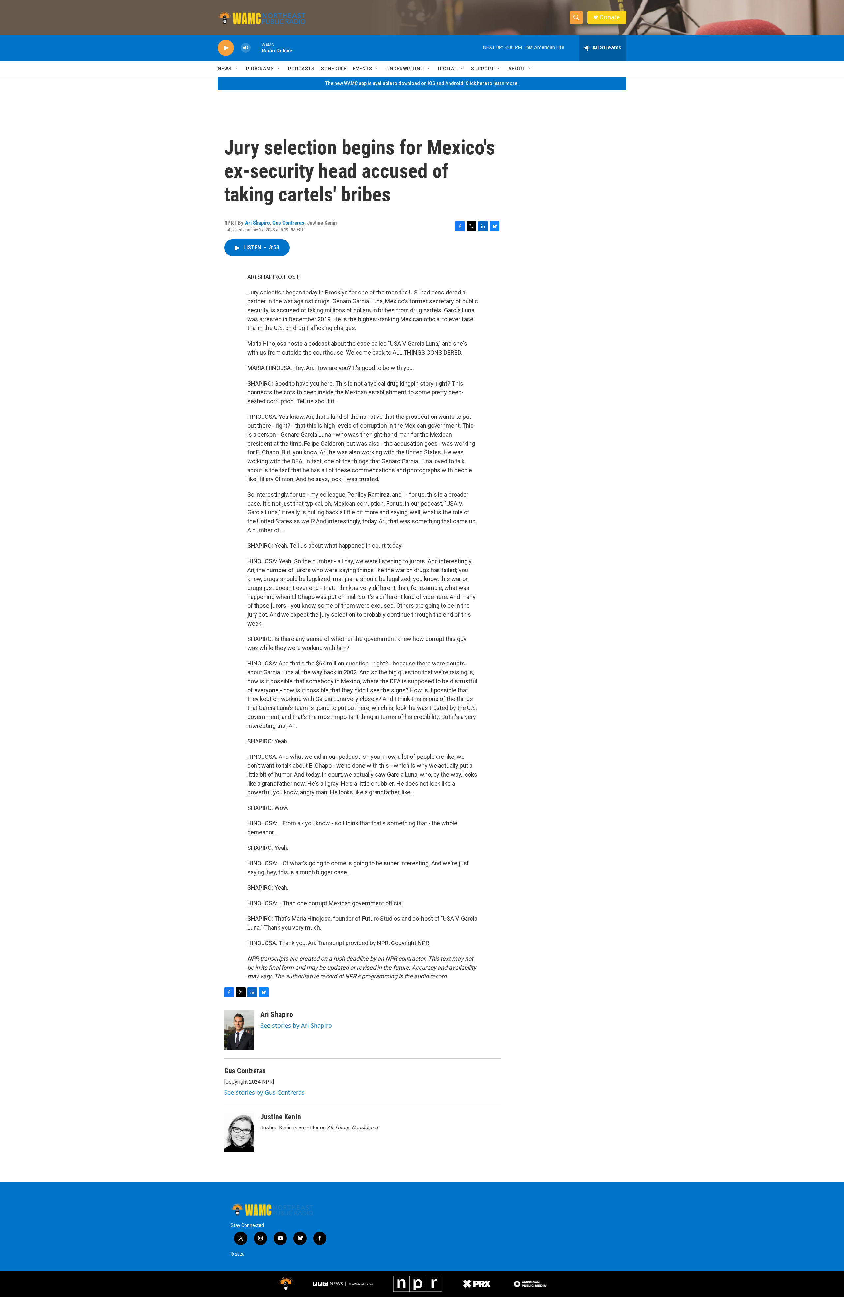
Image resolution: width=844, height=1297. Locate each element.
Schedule (334, 68)
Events (362, 68)
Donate (609, 17)
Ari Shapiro (257, 222)
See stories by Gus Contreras (264, 1092)
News (225, 68)
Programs (260, 68)
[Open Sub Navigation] (236, 68)
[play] (226, 48)
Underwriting (405, 68)
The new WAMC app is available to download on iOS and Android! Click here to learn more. (422, 83)
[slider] (256, 47)
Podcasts (301, 68)
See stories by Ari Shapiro (296, 1025)
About (516, 68)
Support (482, 68)
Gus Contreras (288, 222)
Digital (447, 68)
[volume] (245, 48)
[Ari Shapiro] (239, 1030)
